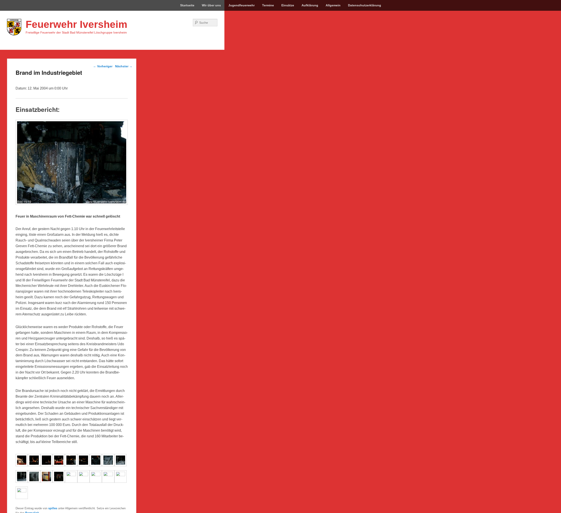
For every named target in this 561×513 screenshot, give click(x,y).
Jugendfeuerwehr (241, 5)
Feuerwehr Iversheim (76, 24)
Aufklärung (310, 5)
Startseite (187, 5)
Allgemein (333, 5)
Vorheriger (102, 66)
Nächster (123, 66)
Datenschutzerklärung (364, 5)
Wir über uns (211, 5)
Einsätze (287, 5)
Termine (268, 5)
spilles (52, 508)
